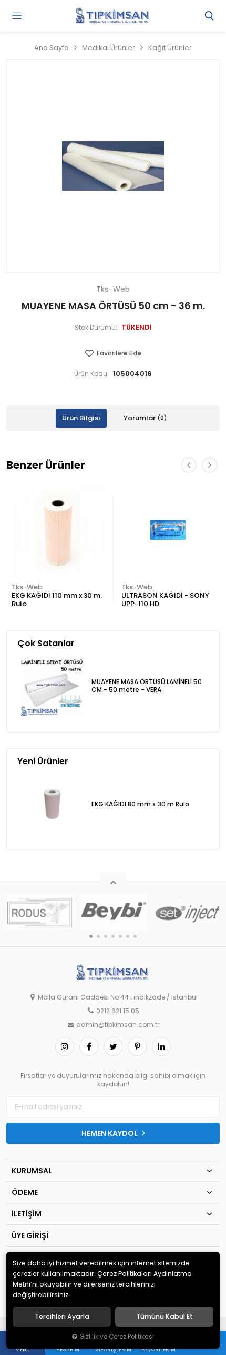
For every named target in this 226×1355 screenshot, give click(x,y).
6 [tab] (128, 936)
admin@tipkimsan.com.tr (117, 1025)
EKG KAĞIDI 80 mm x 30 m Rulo (140, 804)
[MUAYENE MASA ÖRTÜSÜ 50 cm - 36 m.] (113, 166)
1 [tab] (91, 936)
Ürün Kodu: (91, 374)
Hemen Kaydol (110, 1133)
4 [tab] (113, 936)
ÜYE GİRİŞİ (30, 1235)
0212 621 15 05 (117, 1011)
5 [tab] (120, 936)
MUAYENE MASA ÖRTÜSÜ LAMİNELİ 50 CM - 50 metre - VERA (146, 686)
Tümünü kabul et (164, 1316)
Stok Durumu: (96, 327)
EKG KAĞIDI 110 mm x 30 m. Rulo (57, 599)
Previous (189, 465)
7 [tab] (135, 936)
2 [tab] (98, 936)
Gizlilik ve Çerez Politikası (116, 1336)
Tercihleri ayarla (62, 1316)
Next (210, 465)
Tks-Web (27, 586)
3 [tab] (106, 936)
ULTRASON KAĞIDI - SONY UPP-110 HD (165, 599)
